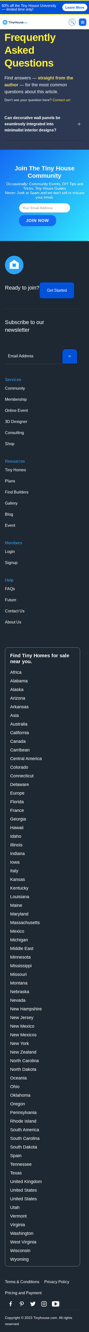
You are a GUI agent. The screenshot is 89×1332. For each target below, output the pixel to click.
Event (10, 525)
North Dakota (23, 1069)
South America (24, 1129)
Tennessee (21, 1164)
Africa (16, 672)
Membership (16, 399)
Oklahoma (20, 1095)
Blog (9, 514)
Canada (18, 741)
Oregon (17, 1103)
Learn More (74, 7)
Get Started (57, 290)
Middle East (21, 948)
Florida (17, 801)
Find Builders (16, 492)
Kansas (17, 879)
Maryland (19, 914)
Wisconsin (20, 1250)
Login (10, 551)
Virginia (17, 1224)
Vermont (18, 1216)
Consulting (14, 433)
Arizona (17, 698)
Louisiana (19, 896)
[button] (82, 22)
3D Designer (16, 422)
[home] (15, 22)
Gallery (11, 503)
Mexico (17, 931)
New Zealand (23, 1052)
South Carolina (25, 1138)
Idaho (15, 836)
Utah (15, 1207)
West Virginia (23, 1242)
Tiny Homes (15, 470)
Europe (17, 793)
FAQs (10, 589)
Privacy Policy (56, 1282)
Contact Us (14, 611)
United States (23, 1190)
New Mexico (22, 1026)
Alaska (16, 689)
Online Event (16, 410)
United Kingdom (26, 1181)
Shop (9, 444)
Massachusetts (25, 922)
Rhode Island (23, 1121)
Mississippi (21, 965)
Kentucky (19, 888)
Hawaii (16, 827)
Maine (16, 905)
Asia (14, 715)
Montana (18, 983)
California (19, 732)
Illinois (16, 844)
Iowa (15, 862)
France (17, 810)
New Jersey (21, 1017)
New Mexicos (23, 1034)
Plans (10, 481)
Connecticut (22, 775)
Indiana (17, 853)
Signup (11, 563)
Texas (16, 1172)
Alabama (19, 680)
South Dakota (23, 1147)
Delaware (19, 784)
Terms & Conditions (22, 1282)
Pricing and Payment (23, 1293)
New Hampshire (26, 1008)
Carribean (20, 750)
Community (15, 388)
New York (19, 1043)
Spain (16, 1155)
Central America (26, 758)
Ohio (15, 1086)
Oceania (18, 1078)
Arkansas (19, 706)
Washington (21, 1233)
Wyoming (19, 1259)
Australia (18, 724)
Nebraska (19, 991)
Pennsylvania (23, 1112)
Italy (14, 870)
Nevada (17, 1000)
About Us (13, 622)
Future (10, 600)
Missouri (18, 974)
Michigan (19, 939)
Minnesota (20, 957)
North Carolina (24, 1060)
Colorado (19, 767)
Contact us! (61, 100)
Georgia (18, 819)
